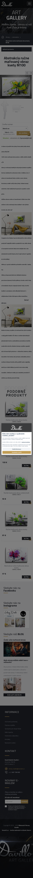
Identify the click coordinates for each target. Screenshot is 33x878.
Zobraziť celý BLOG (14, 694)
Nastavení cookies (10, 743)
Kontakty (7, 739)
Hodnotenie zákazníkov (11, 736)
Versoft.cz (5, 830)
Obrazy (8, 37)
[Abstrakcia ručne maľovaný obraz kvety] (16, 87)
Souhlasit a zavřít (16, 452)
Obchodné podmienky (11, 722)
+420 (14, 772)
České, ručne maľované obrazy (14, 639)
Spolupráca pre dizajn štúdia (13, 729)
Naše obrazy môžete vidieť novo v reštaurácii (16, 661)
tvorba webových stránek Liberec (20, 830)
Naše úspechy (9, 732)
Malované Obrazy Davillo (22, 826)
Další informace (16, 449)
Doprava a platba (10, 725)
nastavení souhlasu (26, 442)
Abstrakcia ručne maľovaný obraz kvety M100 (18, 42)
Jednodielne (15, 37)
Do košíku (23, 133)
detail (26, 465)
